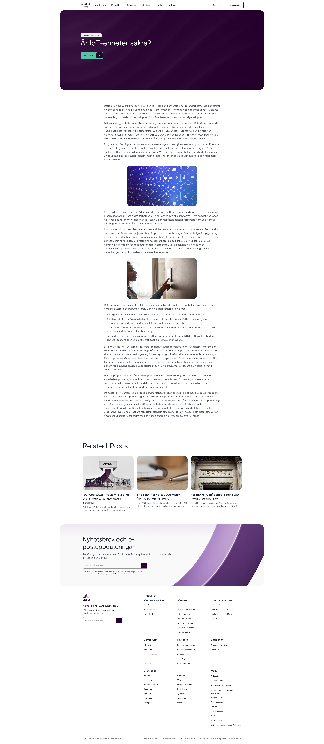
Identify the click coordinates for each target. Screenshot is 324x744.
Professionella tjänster (220, 645)
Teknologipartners (184, 659)
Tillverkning (148, 698)
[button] (101, 5)
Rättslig (214, 707)
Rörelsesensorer (184, 619)
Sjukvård (147, 694)
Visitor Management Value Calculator (226, 725)
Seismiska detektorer (186, 623)
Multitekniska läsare (186, 628)
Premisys (231, 609)
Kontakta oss (216, 716)
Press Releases (150, 659)
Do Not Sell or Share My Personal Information (220, 738)
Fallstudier (215, 676)
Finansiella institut (151, 684)
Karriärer (147, 663)
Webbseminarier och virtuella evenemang (223, 691)
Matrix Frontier (233, 614)
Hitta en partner (183, 663)
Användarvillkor (170, 738)
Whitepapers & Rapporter (221, 685)
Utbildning (148, 680)
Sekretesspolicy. (121, 574)
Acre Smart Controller (186, 609)
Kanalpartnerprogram (186, 645)
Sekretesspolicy (150, 738)
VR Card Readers (185, 632)
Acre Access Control (152, 605)
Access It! (216, 605)
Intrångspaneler (184, 614)
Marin (179, 703)
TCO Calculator (217, 720)
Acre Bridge (182, 605)
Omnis (214, 619)
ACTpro (215, 614)
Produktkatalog (217, 711)
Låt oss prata (234, 5)
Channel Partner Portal (186, 650)
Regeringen (148, 689)
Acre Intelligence (150, 654)
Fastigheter (148, 703)
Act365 (230, 605)
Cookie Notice (188, 738)
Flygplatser (181, 680)
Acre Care (215, 650)
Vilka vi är (147, 645)
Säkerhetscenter (218, 702)
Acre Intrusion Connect (153, 609)
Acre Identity (149, 614)
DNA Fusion (216, 609)
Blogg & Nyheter (217, 681)
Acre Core (148, 650)
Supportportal (183, 654)
